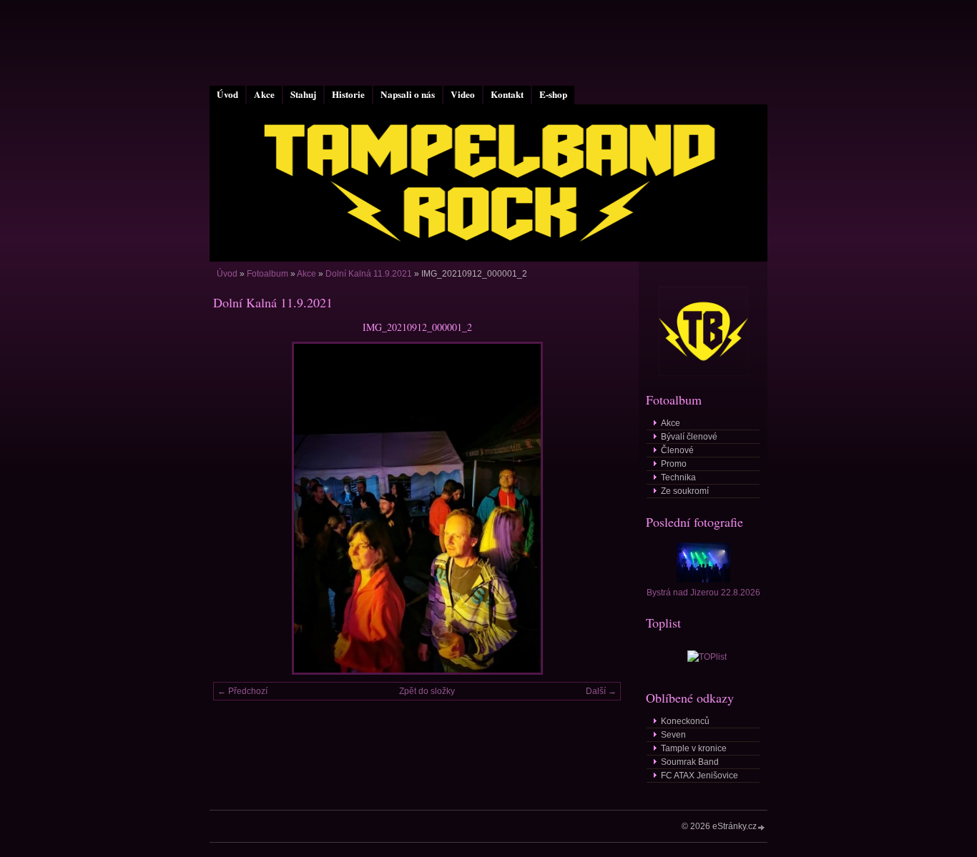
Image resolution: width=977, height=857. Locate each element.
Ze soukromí (685, 491)
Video (463, 94)
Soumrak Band (690, 762)
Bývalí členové (689, 437)
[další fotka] (597, 508)
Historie (348, 94)
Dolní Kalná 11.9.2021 (368, 274)
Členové (677, 450)
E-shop (553, 94)
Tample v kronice (694, 748)
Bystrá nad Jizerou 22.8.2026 (703, 593)
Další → (601, 691)
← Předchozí (242, 691)
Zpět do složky (427, 691)
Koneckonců (685, 721)
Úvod (227, 94)
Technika (678, 477)
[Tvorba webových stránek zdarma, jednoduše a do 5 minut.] (762, 827)
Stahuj (303, 94)
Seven (673, 735)
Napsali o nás (408, 94)
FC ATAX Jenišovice (699, 776)
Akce (264, 94)
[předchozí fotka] (236, 508)
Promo (674, 464)
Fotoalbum (267, 274)
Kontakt (507, 94)
